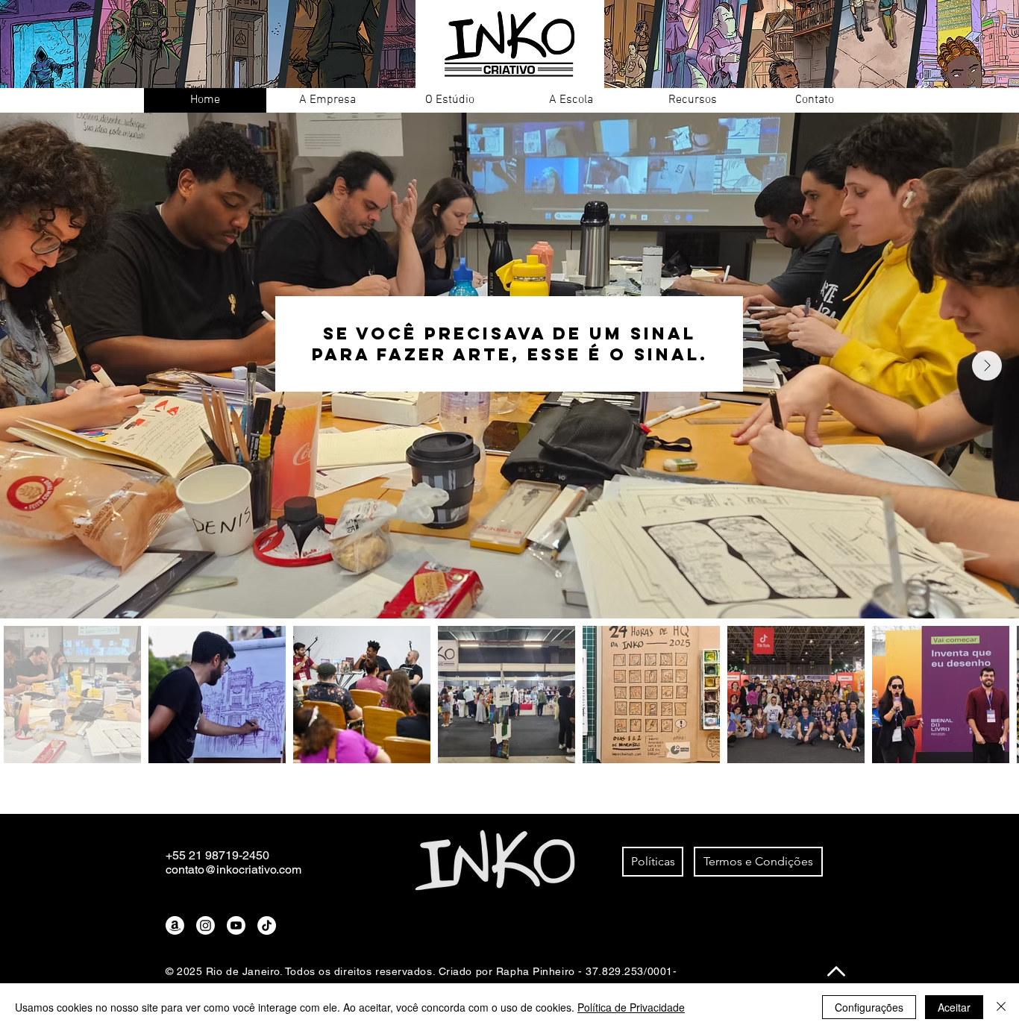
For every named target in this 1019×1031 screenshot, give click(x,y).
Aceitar (954, 1007)
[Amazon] (175, 925)
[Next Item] (987, 365)
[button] (327, 100)
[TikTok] (266, 925)
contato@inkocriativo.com (233, 869)
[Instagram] (205, 925)
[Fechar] (1001, 1007)
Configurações (869, 1007)
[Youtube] (236, 925)
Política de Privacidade (631, 1007)
